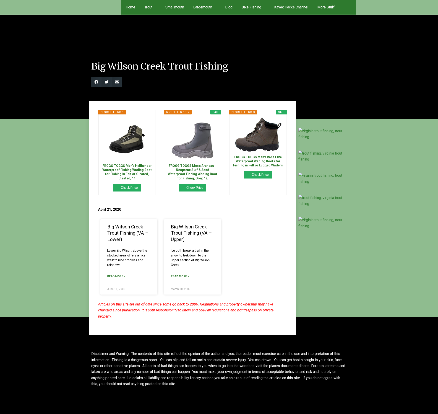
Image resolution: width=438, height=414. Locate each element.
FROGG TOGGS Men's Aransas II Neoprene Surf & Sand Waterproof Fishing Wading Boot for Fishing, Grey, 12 (192, 172)
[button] (349, 7)
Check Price (129, 187)
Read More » (116, 276)
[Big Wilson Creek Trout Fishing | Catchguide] (322, 134)
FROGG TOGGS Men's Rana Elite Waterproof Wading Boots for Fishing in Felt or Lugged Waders (258, 161)
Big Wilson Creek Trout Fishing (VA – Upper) (191, 233)
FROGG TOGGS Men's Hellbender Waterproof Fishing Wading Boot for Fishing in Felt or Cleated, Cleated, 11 (127, 172)
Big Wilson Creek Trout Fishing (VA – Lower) (127, 233)
